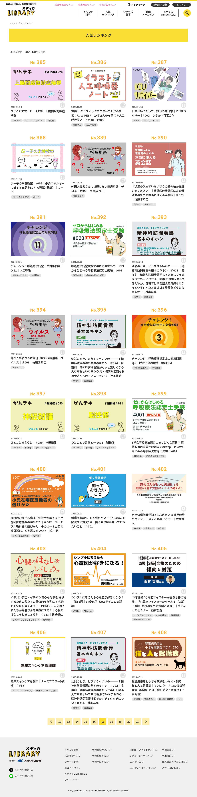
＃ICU (136, 120)
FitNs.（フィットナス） (142, 749)
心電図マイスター (142, 619)
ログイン (181, 4)
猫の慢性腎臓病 (166, 699)
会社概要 (166, 749)
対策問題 (35, 275)
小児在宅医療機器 (21, 535)
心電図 (76, 610)
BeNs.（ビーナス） (140, 755)
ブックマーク (138, 4)
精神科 (137, 296)
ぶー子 (36, 196)
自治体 (161, 528)
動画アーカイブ (148, 13)
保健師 (137, 528)
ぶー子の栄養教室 (21, 196)
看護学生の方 (106, 4)
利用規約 (166, 755)
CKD (179, 699)
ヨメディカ (135, 761)
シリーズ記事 (128, 13)
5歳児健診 (148, 528)
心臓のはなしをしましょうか (26, 619)
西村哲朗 (175, 615)
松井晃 (36, 535)
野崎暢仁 (47, 619)
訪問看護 (148, 296)
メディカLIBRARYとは (168, 13)
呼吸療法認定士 (20, 275)
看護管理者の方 (63, 4)
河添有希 (77, 275)
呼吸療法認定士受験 (95, 275)
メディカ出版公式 (23, 769)
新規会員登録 (160, 4)
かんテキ (17, 120)
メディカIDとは (170, 767)
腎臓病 (137, 699)
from (12, 760)
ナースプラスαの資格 (22, 690)
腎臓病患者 (149, 699)
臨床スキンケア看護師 (46, 690)
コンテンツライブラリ (141, 767)
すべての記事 (88, 13)
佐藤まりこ (78, 195)
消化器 (51, 120)
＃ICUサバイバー (150, 120)
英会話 (137, 204)
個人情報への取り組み (173, 761)
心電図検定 (161, 615)
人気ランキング (108, 13)
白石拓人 (88, 610)
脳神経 (28, 447)
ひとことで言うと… (34, 120)
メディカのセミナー (143, 615)
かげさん (77, 124)
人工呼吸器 (91, 124)
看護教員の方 (85, 4)
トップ (12, 23)
